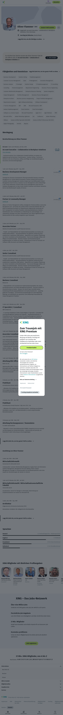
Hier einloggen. (24, 353)
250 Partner (34, 359)
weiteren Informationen (29, 374)
